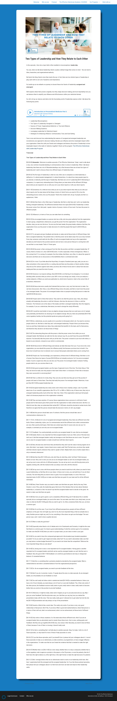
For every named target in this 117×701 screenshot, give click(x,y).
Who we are (29, 696)
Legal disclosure (12, 696)
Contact (22, 696)
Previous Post (28, 683)
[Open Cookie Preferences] (4, 699)
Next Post (90, 683)
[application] (99, 2)
